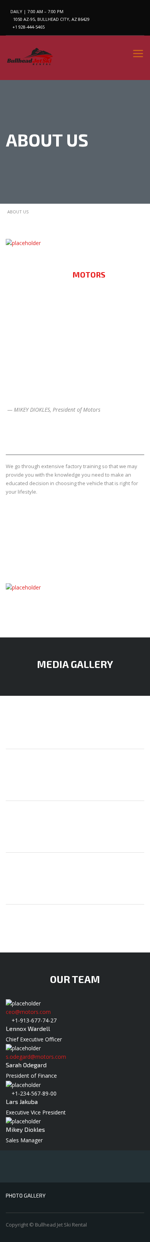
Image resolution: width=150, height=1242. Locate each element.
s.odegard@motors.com (36, 1056)
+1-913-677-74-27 (34, 1020)
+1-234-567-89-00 (34, 1093)
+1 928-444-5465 (28, 27)
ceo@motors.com (28, 1011)
